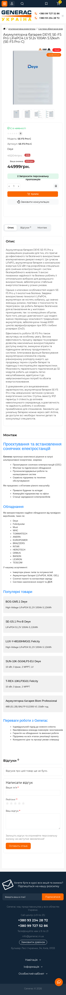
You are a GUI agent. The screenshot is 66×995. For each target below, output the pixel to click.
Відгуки (25, 227)
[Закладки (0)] (46, 3)
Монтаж (42, 227)
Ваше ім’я (11, 787)
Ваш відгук (12, 810)
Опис (11, 227)
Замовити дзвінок (33, 942)
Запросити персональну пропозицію (34, 177)
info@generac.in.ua (33, 936)
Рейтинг (11, 799)
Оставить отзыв (18, 846)
